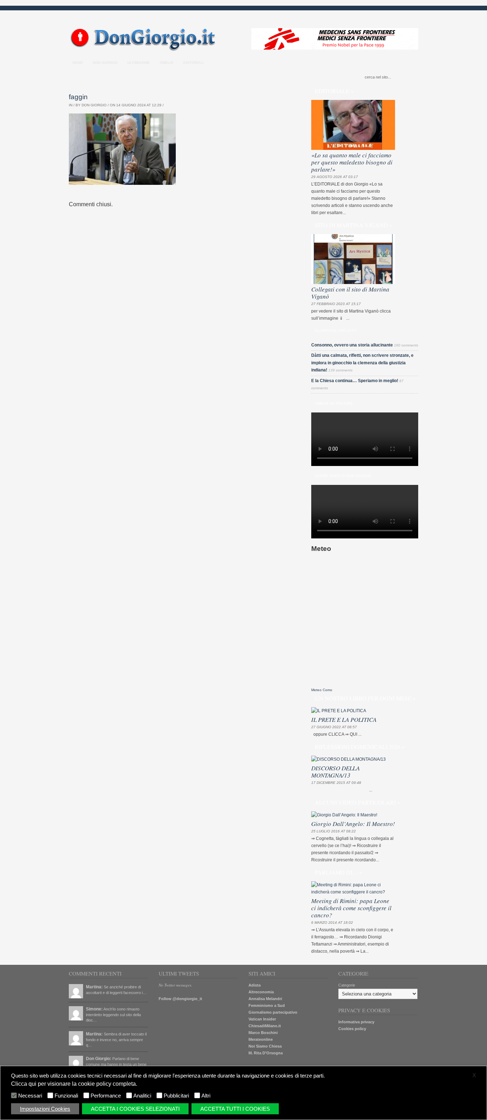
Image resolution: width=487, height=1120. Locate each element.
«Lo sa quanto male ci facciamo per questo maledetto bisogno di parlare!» (352, 162)
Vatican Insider (262, 1019)
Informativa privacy (356, 1022)
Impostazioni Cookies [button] (45, 1109)
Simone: (94, 1009)
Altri (205, 1096)
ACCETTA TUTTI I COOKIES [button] (235, 1109)
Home (77, 63)
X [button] (474, 1075)
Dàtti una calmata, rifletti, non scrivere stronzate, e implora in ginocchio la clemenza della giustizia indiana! (362, 363)
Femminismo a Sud (266, 1005)
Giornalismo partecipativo (272, 1012)
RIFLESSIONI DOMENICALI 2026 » (360, 746)
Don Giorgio (105, 63)
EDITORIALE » (334, 91)
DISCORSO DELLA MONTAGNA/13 (335, 771)
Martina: (94, 986)
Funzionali (66, 1096)
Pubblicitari (176, 1096)
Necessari (30, 1096)
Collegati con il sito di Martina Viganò (350, 292)
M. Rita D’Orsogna (265, 1053)
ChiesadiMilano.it (264, 1026)
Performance (106, 1096)
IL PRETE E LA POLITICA (343, 719)
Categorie (346, 985)
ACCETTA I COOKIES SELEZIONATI (135, 1109)
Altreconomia (261, 992)
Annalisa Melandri (265, 999)
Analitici (142, 1096)
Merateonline (260, 1039)
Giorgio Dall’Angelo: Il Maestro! (353, 824)
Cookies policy (352, 1029)
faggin (78, 97)
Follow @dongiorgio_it (180, 999)
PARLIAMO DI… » (338, 872)
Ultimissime (138, 63)
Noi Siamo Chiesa (265, 1046)
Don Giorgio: (98, 1058)
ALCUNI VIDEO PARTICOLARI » (357, 802)
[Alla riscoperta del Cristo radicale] (144, 49)
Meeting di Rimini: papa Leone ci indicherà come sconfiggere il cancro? (351, 908)
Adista (254, 985)
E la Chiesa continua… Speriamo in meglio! (354, 380)
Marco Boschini (263, 1032)
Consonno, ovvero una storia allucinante (352, 345)
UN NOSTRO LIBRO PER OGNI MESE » (365, 698)
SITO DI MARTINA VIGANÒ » (353, 225)
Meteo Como (321, 690)
